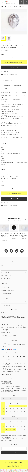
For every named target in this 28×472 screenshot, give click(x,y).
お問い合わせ (4, 283)
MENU (2, 2)
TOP (2, 6)
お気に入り (5, 71)
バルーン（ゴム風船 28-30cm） (19, 6)
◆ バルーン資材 (8, 6)
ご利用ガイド (4, 269)
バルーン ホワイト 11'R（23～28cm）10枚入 (23, 235)
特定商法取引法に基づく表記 (7, 290)
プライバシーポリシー (6, 293)
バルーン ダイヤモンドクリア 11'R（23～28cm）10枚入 (5, 236)
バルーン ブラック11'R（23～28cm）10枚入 (14, 235)
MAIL (26, 3)
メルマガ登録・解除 (5, 287)
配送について (8, 335)
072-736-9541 (7, 381)
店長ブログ (3, 301)
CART (21, 3)
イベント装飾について (6, 275)
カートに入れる (14, 67)
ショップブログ (4, 298)
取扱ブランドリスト (5, 278)
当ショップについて (5, 272)
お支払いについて (9, 353)
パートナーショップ (5, 305)
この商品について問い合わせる (10, 74)
